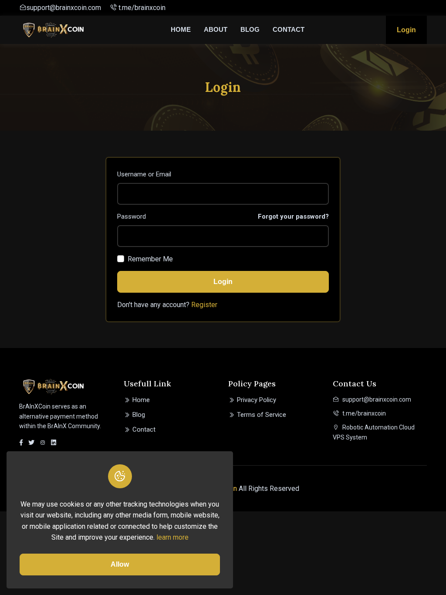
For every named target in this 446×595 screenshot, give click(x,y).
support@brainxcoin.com (63, 7)
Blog (250, 29)
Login (406, 30)
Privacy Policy (256, 400)
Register (204, 305)
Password (131, 216)
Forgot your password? (293, 216)
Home (181, 29)
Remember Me (150, 259)
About (215, 29)
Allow (120, 564)
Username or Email (144, 174)
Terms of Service (261, 415)
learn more (172, 537)
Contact (288, 29)
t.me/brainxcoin (141, 7)
